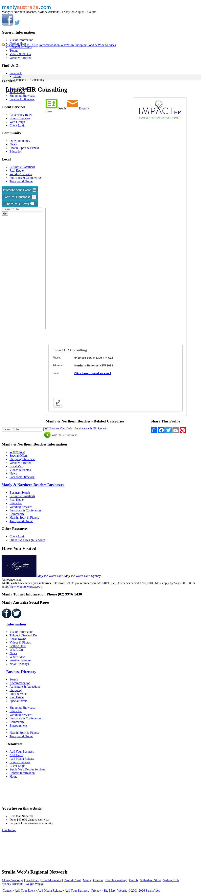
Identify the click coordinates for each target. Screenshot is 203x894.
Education (16, 503)
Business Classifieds (22, 496)
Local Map (16, 466)
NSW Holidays (19, 664)
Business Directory (20, 672)
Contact (7, 890)
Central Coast (72, 880)
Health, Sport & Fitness (24, 517)
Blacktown (32, 880)
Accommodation (49, 45)
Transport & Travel (21, 521)
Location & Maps (21, 47)
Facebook (16, 73)
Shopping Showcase (22, 459)
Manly (87, 880)
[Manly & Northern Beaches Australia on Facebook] (7, 24)
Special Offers (18, 455)
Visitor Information (21, 40)
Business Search (20, 492)
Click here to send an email (92, 373)
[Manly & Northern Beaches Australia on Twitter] (17, 24)
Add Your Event (25, 890)
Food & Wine (95, 45)
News (13, 473)
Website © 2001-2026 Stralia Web (138, 890)
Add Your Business (22, 751)
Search (14, 679)
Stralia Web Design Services (27, 540)
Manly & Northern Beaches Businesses (33, 485)
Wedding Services (21, 506)
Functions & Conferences (25, 510)
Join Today (9, 830)
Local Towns (18, 639)
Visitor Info (13, 45)
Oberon (98, 880)
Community (17, 514)
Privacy (96, 890)
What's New (17, 452)
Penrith (133, 880)
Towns (14, 50)
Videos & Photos (20, 54)
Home (17, 76)
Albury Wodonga (12, 880)
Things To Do (29, 45)
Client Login (17, 536)
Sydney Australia (12, 883)
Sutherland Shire (150, 880)
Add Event (16, 755)
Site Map (109, 890)
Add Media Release (22, 758)
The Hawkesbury (116, 880)
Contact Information (22, 773)
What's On (67, 45)
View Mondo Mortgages (25, 586)
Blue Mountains (51, 880)
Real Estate (17, 499)
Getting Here (18, 646)
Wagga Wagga (34, 883)
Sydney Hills (171, 880)
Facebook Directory (22, 477)
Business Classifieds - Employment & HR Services (78, 428)
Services (110, 45)
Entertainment (18, 725)
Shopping (81, 45)
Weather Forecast (20, 57)
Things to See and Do (23, 635)
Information (15, 624)
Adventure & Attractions (25, 686)
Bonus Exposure (20, 762)
